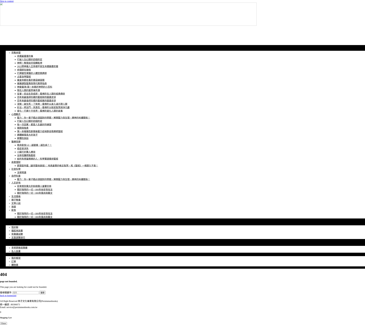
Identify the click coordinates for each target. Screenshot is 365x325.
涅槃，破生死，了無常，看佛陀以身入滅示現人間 (42, 104)
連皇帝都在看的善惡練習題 (30, 80)
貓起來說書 (17, 230)
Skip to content (7, 1)
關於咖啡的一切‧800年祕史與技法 (34, 189)
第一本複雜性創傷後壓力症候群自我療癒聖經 (40, 131)
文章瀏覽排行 (18, 237)
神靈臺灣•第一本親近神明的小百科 (34, 87)
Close (3, 323)
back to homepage (8, 295)
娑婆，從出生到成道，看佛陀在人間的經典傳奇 (41, 94)
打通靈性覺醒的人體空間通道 (32, 73)
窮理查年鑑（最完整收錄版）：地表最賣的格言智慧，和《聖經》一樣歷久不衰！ (57, 165)
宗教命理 (16, 52)
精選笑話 (10, 220)
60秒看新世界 (13, 33)
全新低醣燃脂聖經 (26, 155)
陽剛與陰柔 (23, 128)
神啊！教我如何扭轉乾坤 (29, 63)
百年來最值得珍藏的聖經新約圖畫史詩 (36, 97)
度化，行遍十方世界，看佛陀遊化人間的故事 (40, 111)
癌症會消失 (23, 148)
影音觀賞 (10, 224)
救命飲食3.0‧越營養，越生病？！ (34, 145)
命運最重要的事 (25, 56)
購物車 (14, 265)
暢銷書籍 (10, 241)
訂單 (13, 261)
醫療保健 (16, 141)
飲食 (13, 210)
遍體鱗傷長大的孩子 (27, 135)
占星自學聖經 (24, 76)
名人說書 (16, 251)
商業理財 (16, 162)
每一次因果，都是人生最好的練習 (34, 124)
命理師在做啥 (24, 70)
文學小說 (16, 203)
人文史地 (16, 183)
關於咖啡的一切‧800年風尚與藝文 (34, 193)
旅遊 (13, 206)
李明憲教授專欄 (19, 248)
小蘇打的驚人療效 (26, 152)
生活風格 (16, 196)
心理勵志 (16, 114)
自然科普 (16, 176)
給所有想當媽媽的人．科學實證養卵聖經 (37, 159)
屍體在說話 (23, 138)
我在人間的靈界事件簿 (28, 90)
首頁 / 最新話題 (13, 49)
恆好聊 (14, 227)
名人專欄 (10, 244)
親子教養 (16, 200)
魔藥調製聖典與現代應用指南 (32, 83)
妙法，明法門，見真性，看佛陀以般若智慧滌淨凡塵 (43, 107)
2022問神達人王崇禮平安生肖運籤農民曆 (37, 66)
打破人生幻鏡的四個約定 (29, 59)
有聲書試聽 (17, 234)
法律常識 (21, 172)
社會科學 (16, 169)
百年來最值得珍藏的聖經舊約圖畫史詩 (36, 100)
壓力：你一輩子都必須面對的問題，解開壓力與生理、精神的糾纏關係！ (53, 118)
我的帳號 (10, 254)
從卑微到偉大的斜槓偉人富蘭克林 (34, 186)
